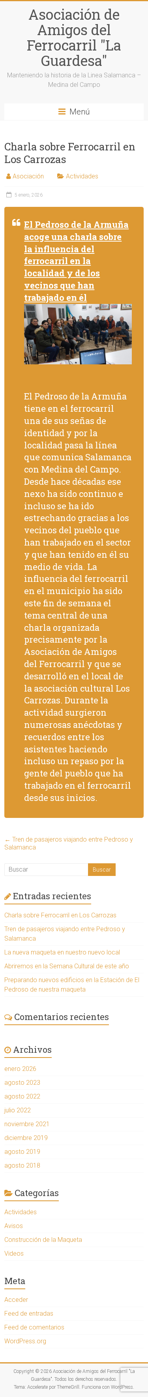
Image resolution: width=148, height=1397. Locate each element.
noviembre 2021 (27, 1124)
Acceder (16, 1299)
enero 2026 (20, 1069)
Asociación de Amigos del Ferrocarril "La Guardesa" (74, 37)
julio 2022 (17, 1110)
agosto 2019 (22, 1151)
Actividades (82, 176)
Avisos (13, 1226)
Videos (14, 1253)
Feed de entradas (28, 1313)
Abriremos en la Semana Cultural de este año (66, 966)
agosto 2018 (22, 1165)
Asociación (28, 176)
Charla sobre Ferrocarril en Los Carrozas (60, 915)
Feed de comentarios (34, 1327)
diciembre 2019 (26, 1138)
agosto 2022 (22, 1096)
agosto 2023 (22, 1082)
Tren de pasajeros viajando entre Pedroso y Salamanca (68, 843)
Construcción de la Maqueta (43, 1239)
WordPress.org (25, 1341)
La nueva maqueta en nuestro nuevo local (62, 952)
